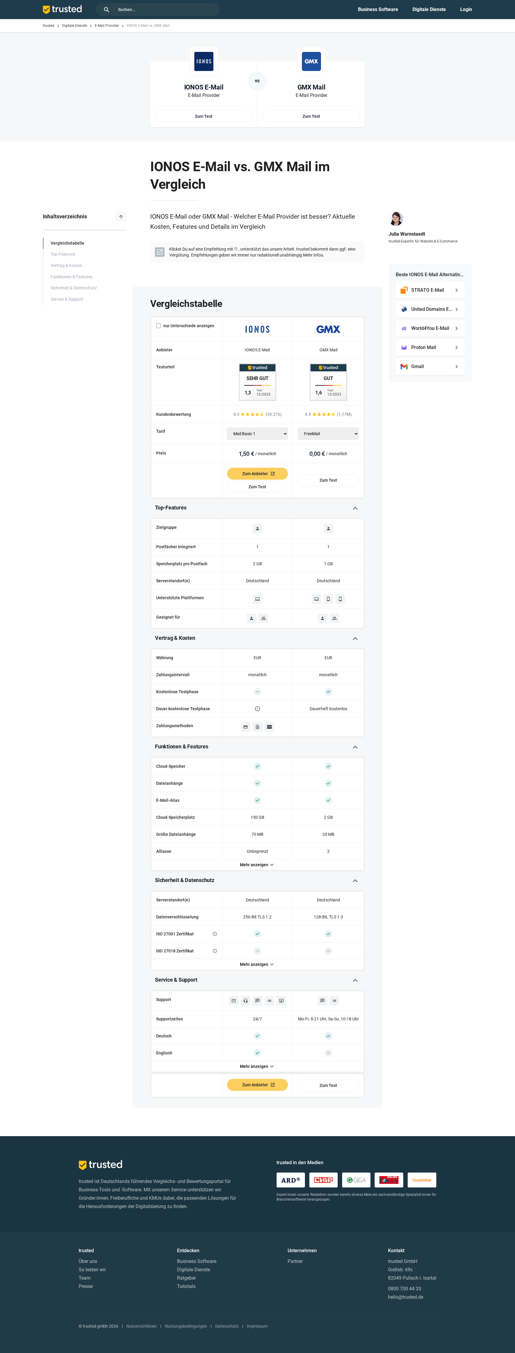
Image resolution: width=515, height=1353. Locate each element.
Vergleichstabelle (67, 243)
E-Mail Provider (107, 26)
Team (85, 1278)
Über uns (88, 1261)
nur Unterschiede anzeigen (188, 325)
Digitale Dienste (429, 9)
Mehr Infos (313, 255)
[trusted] (62, 9)
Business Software (378, 9)
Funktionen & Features (71, 276)
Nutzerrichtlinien (141, 1326)
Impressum (257, 1326)
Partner (295, 1261)
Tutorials (186, 1286)
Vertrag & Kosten (66, 265)
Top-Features (63, 254)
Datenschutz (227, 1326)
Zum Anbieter (255, 473)
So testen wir (92, 1269)
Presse (86, 1286)
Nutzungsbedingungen (186, 1326)
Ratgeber (186, 1278)
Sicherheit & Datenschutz (74, 288)
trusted (48, 26)
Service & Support (67, 299)
